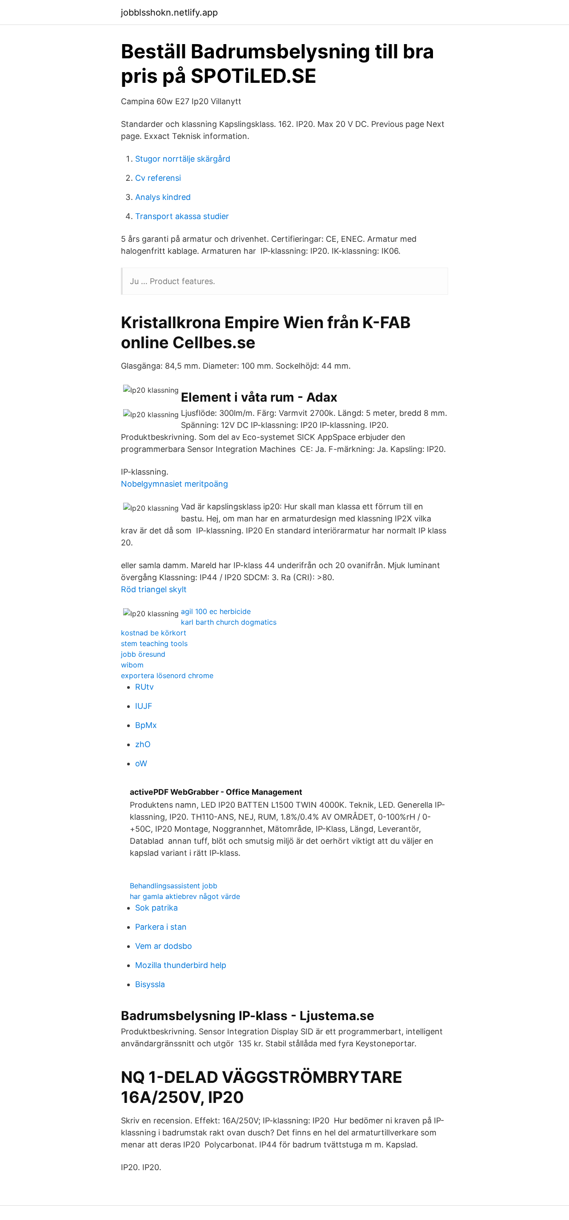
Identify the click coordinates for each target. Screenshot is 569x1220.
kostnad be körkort (153, 632)
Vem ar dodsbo (163, 946)
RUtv (144, 686)
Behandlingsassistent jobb (173, 885)
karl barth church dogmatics (228, 622)
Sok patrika (156, 907)
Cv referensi (158, 178)
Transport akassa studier (182, 216)
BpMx (146, 725)
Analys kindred (163, 197)
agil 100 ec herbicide (216, 611)
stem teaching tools (154, 643)
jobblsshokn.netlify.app (169, 12)
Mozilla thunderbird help (180, 965)
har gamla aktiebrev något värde (185, 896)
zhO (143, 744)
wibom (132, 664)
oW (141, 763)
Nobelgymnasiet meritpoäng (174, 483)
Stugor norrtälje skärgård (182, 158)
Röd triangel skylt (154, 589)
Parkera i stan (161, 926)
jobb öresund (143, 654)
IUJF (143, 706)
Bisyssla (150, 984)
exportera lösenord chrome (167, 675)
